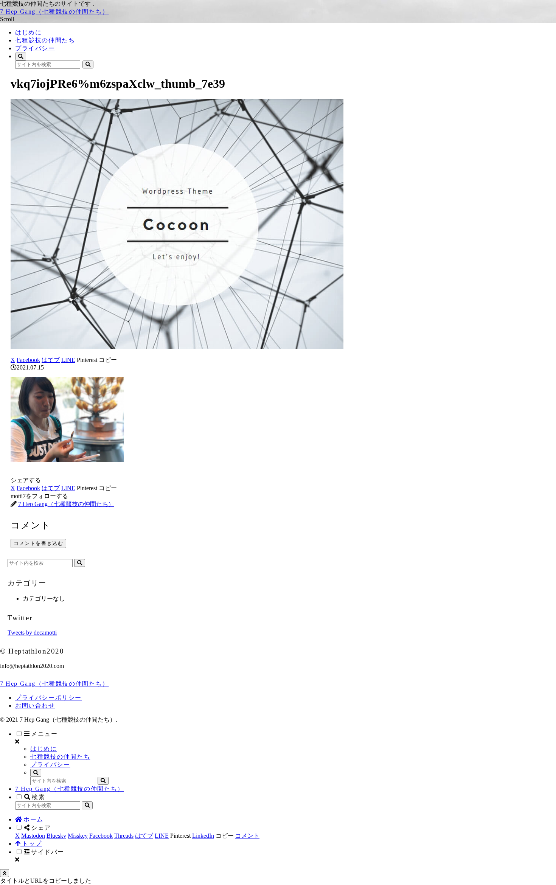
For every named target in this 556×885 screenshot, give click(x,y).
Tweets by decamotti (32, 632)
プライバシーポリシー (48, 697)
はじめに (43, 748)
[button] (87, 64)
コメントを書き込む (38, 543)
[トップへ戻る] (4, 873)
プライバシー (50, 764)
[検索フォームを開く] (20, 57)
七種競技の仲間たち (60, 756)
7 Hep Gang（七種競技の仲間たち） (69, 789)
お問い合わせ (35, 705)
